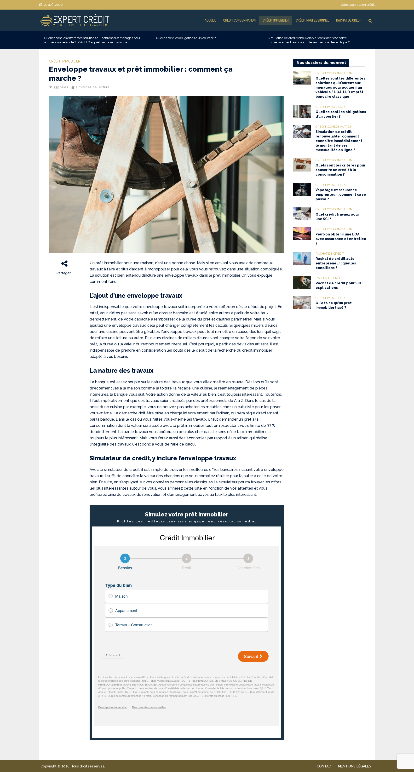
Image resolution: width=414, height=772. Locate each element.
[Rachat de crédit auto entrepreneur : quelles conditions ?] (302, 258)
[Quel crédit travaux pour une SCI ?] (302, 214)
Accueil (210, 20)
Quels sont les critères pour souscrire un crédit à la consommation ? (340, 169)
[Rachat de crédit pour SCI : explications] (302, 282)
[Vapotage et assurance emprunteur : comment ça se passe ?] (302, 189)
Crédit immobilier (276, 20)
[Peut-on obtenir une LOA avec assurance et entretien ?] (302, 233)
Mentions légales (354, 766)
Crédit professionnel (312, 20)
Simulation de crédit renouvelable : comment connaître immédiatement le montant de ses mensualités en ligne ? (309, 40)
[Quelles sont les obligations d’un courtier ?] (302, 111)
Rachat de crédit (349, 20)
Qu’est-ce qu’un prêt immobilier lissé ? (334, 305)
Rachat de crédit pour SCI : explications (339, 285)
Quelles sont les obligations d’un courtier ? (186, 38)
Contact (325, 766)
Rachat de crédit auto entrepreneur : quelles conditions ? (336, 263)
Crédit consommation (239, 20)
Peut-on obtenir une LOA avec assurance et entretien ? (341, 238)
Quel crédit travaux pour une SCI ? (337, 216)
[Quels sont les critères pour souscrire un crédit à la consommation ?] (302, 165)
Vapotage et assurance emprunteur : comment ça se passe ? (341, 194)
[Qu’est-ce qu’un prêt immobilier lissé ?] (302, 302)
